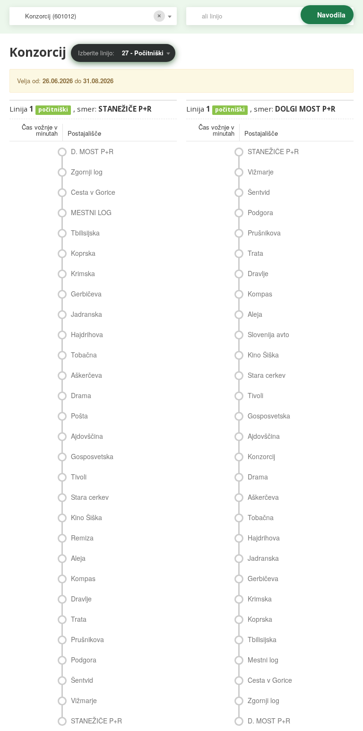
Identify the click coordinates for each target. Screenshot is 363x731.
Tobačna (84, 354)
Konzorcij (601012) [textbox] (50, 15)
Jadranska (86, 314)
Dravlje (81, 598)
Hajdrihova (87, 334)
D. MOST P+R (92, 151)
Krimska (83, 273)
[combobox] (93, 16)
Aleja (78, 558)
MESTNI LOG (91, 212)
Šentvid (82, 680)
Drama (81, 395)
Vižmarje (84, 700)
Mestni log (263, 659)
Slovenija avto (268, 334)
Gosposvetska (92, 456)
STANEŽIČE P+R (96, 720)
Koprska (83, 253)
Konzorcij (261, 456)
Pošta (79, 415)
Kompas (83, 578)
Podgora (83, 659)
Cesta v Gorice (93, 192)
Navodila (331, 14)
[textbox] (274, 16)
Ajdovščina (87, 436)
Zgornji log (87, 171)
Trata (78, 619)
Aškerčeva (86, 375)
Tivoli (78, 476)
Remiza (82, 537)
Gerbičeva (86, 293)
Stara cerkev (90, 497)
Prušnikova (87, 639)
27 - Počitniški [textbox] (143, 52)
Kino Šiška (86, 517)
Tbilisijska (85, 232)
